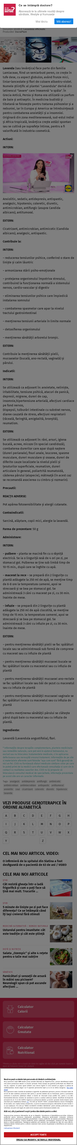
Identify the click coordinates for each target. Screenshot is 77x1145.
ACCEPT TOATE (38, 1134)
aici (28, 1102)
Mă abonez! (64, 21)
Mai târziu (42, 21)
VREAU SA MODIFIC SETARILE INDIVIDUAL (38, 1139)
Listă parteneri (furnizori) (12, 1128)
